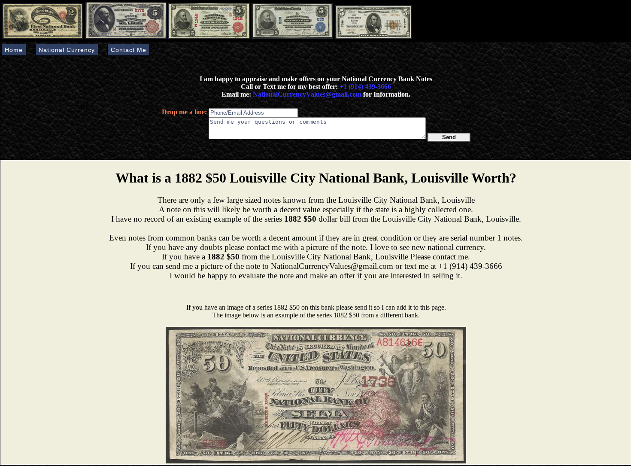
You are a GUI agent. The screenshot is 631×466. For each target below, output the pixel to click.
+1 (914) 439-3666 (365, 86)
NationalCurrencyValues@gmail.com (306, 94)
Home (14, 49)
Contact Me (128, 49)
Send (449, 137)
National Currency (67, 49)
